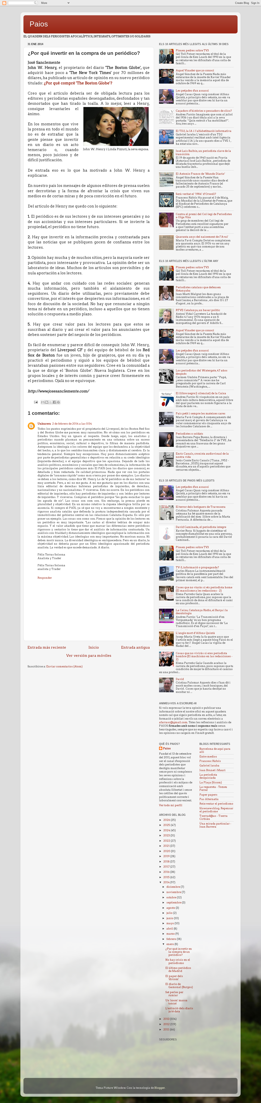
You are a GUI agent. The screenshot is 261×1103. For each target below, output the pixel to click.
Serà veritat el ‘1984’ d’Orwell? (196, 193)
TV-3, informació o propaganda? (197, 567)
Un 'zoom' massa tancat (176, 1002)
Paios (39, 24)
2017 (166, 866)
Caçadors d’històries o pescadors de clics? (204, 110)
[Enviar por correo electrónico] (43, 402)
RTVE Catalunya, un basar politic (198, 310)
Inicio (93, 647)
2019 (166, 856)
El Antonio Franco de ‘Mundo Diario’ (200, 173)
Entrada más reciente (47, 647)
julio (169, 912)
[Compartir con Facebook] (54, 402)
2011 (166, 1029)
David (180, 679)
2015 (166, 877)
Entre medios (208, 756)
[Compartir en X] (51, 402)
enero (170, 944)
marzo (170, 933)
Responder (45, 577)
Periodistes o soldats (189, 433)
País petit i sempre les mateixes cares (200, 413)
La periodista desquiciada (208, 776)
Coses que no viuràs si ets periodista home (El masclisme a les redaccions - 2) (204, 589)
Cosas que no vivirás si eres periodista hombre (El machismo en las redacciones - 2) (204, 656)
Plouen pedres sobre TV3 (192, 50)
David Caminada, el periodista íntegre (201, 527)
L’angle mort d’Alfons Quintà (195, 633)
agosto (171, 907)
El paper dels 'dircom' (174, 978)
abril (170, 928)
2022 (167, 840)
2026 (167, 819)
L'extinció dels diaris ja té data (179, 1010)
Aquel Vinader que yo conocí (195, 70)
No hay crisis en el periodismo (177, 961)
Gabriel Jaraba (209, 765)
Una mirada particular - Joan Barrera (215, 825)
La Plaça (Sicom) (210, 782)
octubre (171, 897)
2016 (166, 871)
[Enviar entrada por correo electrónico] (35, 401)
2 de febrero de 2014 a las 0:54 (72, 423)
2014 (166, 882)
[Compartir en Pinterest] (58, 402)
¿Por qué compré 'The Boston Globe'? (78, 83)
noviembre (174, 892)
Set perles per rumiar (174, 994)
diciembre (173, 886)
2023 (166, 835)
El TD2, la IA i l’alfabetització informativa (203, 130)
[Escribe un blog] (47, 402)
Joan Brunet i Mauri (212, 770)
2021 (166, 845)
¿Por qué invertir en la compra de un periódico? (178, 951)
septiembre (174, 902)
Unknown (44, 423)
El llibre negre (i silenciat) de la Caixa (201, 393)
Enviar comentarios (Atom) (64, 666)
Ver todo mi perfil (170, 805)
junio (170, 918)
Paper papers (208, 794)
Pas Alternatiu (209, 799)
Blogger (159, 1087)
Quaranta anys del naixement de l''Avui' (202, 236)
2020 (167, 851)
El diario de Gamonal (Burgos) (179, 986)
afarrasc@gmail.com (173, 722)
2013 (166, 1018)
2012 (166, 1024)
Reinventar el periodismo (216, 803)
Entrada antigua (135, 647)
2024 (167, 830)
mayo (170, 923)
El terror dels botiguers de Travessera (201, 506)
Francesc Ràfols (210, 761)
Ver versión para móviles (88, 655)
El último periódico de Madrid (178, 969)
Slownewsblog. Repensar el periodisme (216, 810)
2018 (166, 861)
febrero (171, 939)
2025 (167, 825)
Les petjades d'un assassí (192, 90)
